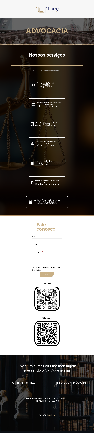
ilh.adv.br (51, 415)
